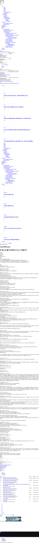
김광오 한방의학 (6, 29)
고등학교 (7, 20)
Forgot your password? (3, 55)
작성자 (1, 461)
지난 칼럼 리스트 (7, 32)
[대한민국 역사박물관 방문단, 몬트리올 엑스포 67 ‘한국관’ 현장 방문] (9, 115)
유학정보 (5, 16)
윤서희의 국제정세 (9, 46)
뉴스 (2, 6)
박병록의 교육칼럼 (11, 44)
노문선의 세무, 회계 (9, 41)
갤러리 (3, 48)
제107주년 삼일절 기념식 (9, 194)
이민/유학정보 (4, 14)
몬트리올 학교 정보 (7, 18)
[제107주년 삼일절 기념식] (9, 191)
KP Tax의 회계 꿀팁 (9, 40)
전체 (2, 472)
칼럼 (2, 28)
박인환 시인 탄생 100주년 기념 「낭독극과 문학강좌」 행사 (16, 95)
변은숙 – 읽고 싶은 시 (9, 47)
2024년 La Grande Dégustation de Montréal (12, 228)
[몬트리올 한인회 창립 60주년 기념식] (9, 214)
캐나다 (5, 9)
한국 (4, 10)
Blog (2, 67)
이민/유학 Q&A (6, 17)
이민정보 (5, 15)
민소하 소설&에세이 (9, 36)
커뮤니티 (3, 22)
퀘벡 (4, 8)
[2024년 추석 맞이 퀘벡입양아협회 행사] (9, 236)
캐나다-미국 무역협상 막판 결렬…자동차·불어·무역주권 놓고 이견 (17, 129)
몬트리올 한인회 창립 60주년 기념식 (11, 217)
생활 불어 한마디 (7, 24)
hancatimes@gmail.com (7, 535)
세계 (4, 11)
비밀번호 (10, 53)
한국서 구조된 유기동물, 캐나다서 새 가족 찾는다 (14, 106)
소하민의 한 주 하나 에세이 (12, 37)
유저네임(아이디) (12, 52)
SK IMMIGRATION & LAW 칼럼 (11, 33)
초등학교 (7, 19)
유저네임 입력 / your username (14, 70)
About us (3, 538)
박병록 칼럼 (8, 43)
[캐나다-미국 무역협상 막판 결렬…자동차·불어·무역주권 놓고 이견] (9, 126)
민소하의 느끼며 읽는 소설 (12, 38)
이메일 (10, 58)
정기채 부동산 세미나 (7, 31)
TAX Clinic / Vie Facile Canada (10, 42)
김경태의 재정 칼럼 (9, 39)
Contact (3, 66)
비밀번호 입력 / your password (14, 71)
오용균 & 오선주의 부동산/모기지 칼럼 (12, 35)
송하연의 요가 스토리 (9, 34)
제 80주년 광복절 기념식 (9, 205)
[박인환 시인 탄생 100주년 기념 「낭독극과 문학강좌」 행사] (9, 92)
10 (2, 511)
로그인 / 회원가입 (5, 64)
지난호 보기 (6, 13)
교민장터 (3, 25)
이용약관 (3, 539)
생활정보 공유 (4, 26)
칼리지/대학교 (8, 21)
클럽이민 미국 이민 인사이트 (9, 30)
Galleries (5, 192)
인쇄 (1, 455)
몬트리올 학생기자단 (7, 12)
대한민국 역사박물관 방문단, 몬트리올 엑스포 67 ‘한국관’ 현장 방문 (17, 118)
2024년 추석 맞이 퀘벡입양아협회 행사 (11, 239)
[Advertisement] (5, 526)
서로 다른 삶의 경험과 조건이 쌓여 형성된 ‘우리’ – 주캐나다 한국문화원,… (19, 141)
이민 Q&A (3, 473)
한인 (4, 7)
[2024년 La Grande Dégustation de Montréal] (9, 225)
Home (1, 244)
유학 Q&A (3, 474)
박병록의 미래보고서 (11, 45)
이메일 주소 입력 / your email (13, 77)
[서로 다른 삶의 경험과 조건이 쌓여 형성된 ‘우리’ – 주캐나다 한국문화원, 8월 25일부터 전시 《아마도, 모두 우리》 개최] (9, 138)
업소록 (3, 27)
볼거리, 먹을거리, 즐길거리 (8, 23)
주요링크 (3, 49)
